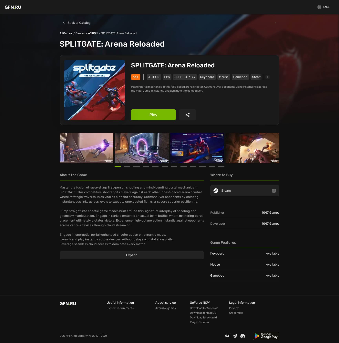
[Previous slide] (64, 148)
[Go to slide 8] (183, 167)
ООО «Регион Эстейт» (74, 335)
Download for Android (203, 317)
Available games (165, 308)
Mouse (224, 77)
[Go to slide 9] (193, 167)
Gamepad (240, 77)
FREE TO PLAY (185, 77)
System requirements (120, 308)
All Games (66, 33)
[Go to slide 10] (202, 167)
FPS (167, 77)
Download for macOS (203, 312)
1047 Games (270, 212)
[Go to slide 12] (221, 167)
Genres (80, 33)
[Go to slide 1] (117, 167)
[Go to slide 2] (127, 167)
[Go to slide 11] (212, 167)
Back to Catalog (79, 23)
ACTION (93, 33)
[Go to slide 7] (174, 167)
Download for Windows (204, 308)
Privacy (234, 308)
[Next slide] (263, 77)
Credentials (236, 312)
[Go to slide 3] (136, 167)
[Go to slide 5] (155, 167)
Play (153, 114)
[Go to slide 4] (146, 167)
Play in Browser (199, 322)
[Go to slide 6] (165, 167)
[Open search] (275, 23)
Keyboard (207, 77)
